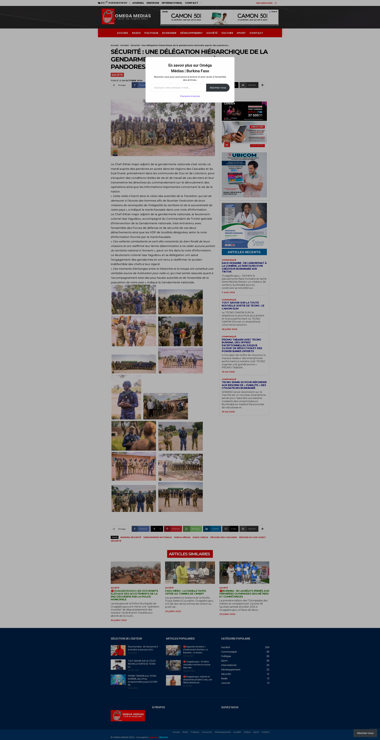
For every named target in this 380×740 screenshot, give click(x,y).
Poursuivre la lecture (190, 96)
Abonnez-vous (218, 87)
